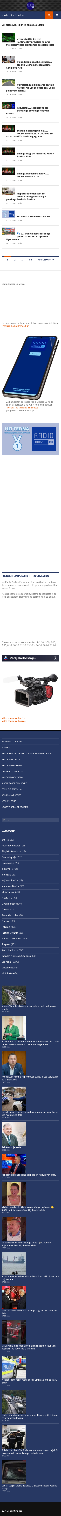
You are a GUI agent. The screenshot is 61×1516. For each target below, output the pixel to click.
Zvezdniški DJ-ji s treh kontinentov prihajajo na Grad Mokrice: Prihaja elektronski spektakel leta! (30, 42)
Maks (20, 49)
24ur (4, 840)
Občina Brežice (9, 904)
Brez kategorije (9, 857)
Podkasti (6, 747)
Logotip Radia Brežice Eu (15, 807)
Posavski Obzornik (11, 939)
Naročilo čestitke (11, 759)
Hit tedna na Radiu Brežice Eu (33, 216)
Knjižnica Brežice (10, 881)
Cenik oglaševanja (11, 789)
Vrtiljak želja (9, 801)
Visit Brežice (8, 973)
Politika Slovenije (10, 933)
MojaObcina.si (9, 892)
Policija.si (6, 927)
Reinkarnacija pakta (11, 1147)
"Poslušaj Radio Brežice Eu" (15, 326)
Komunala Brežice (11, 795)
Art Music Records (11, 846)
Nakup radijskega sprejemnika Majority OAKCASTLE (29, 753)
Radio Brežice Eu (13, 15)
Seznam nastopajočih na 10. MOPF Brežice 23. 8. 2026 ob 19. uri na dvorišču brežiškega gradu (29, 134)
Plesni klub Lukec (10, 915)
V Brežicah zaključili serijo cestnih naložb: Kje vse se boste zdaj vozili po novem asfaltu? (30, 88)
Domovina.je (8, 863)
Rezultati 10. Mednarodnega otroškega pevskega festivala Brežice (27, 111)
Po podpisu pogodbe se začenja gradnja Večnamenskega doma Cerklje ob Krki (29, 65)
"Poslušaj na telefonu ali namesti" (22, 408)
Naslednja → (46, 260)
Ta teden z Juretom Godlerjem (17, 956)
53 (30, 260)
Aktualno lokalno (12, 741)
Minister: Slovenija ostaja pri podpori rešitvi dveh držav (29, 1175)
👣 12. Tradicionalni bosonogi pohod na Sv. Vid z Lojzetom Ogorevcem (28, 237)
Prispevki (6, 944)
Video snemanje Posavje (14, 721)
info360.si (6, 875)
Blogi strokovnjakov (11, 851)
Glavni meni (57, 15)
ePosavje (6, 869)
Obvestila (6, 910)
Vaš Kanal (6, 962)
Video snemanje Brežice (13, 718)
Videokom (7, 968)
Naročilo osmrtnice (13, 765)
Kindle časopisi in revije (14, 783)
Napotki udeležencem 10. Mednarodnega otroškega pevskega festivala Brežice (26, 197)
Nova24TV (7, 898)
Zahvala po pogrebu (12, 771)
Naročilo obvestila (12, 777)
